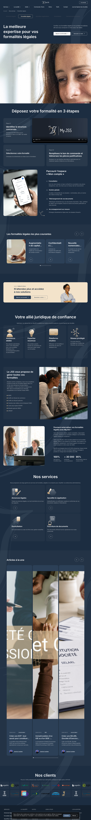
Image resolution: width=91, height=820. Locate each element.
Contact (65, 7)
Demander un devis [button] (78, 33)
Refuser (74, 815)
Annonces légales (11, 16)
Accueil (5, 11)
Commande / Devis (39, 7)
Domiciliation (57, 16)
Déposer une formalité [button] (61, 33)
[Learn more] (31, 260)
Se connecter (83, 2)
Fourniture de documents (73, 16)
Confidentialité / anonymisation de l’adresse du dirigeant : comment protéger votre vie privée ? (55, 244)
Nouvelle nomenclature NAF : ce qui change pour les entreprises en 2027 (74, 244)
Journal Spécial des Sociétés (80, 7)
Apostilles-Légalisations (42, 16)
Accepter (66, 815)
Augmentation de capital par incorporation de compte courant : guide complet (35, 244)
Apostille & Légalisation (56, 498)
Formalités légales (9, 816)
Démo (50, 7)
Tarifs (57, 7)
